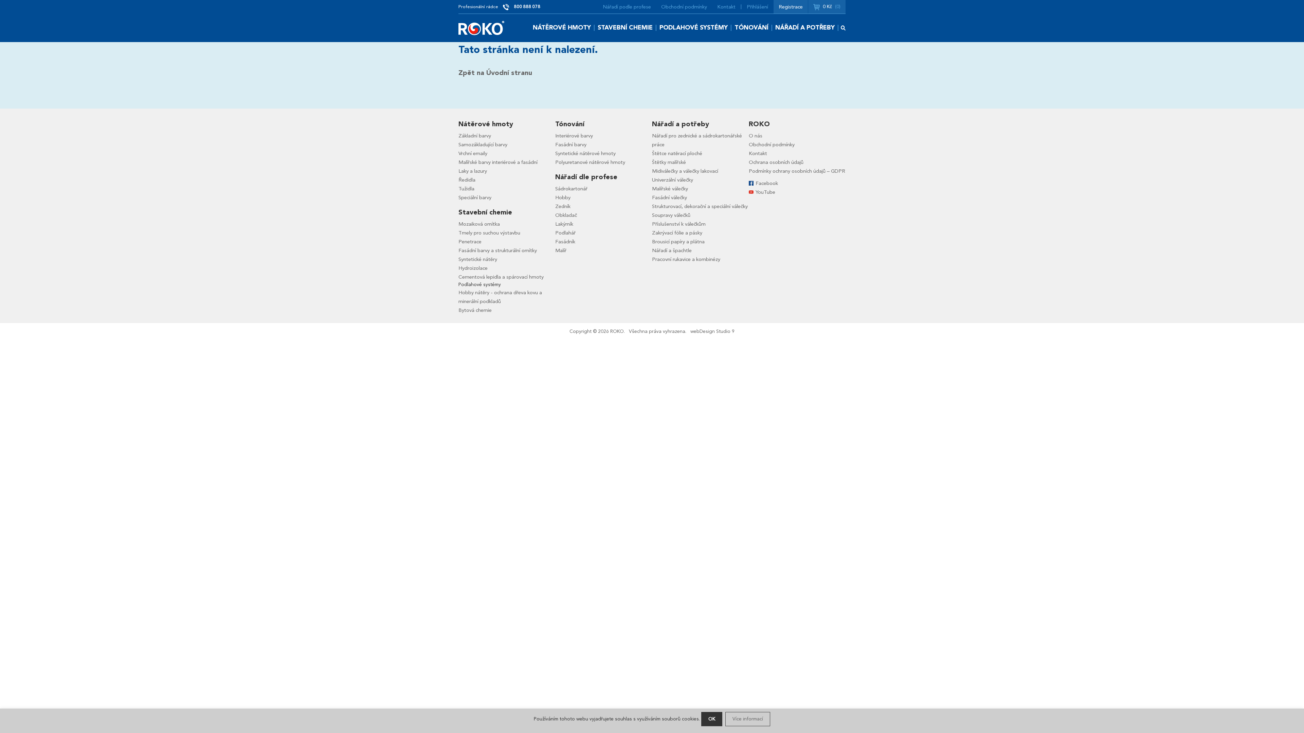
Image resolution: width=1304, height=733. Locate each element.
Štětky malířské (669, 162)
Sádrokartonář (571, 188)
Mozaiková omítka (479, 224)
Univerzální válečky (672, 179)
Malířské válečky (670, 188)
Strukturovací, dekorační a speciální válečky (700, 206)
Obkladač (566, 215)
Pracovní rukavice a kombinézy (686, 259)
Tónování (751, 27)
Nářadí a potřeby (805, 27)
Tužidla (466, 188)
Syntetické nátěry (477, 259)
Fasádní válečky (669, 197)
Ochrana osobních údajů (776, 162)
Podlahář (565, 232)
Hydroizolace (473, 268)
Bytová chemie (475, 310)
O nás (755, 135)
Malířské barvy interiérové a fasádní (498, 162)
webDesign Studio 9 (712, 331)
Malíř (560, 250)
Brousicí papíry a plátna (678, 241)
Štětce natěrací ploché (677, 153)
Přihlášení (757, 6)
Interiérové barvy (574, 135)
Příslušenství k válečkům (679, 224)
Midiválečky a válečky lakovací (685, 171)
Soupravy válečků (671, 215)
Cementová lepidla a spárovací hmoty (501, 277)
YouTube (765, 192)
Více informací (747, 719)
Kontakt (726, 6)
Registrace (791, 6)
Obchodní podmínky (684, 6)
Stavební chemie (625, 27)
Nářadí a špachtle (672, 250)
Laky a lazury (472, 171)
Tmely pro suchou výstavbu (489, 232)
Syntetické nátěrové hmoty (585, 153)
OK (711, 719)
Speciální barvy (474, 197)
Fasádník (565, 241)
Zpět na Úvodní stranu (495, 72)
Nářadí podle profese (627, 6)
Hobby (562, 197)
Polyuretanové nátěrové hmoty (590, 162)
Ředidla (466, 179)
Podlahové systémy (693, 27)
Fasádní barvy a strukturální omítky (497, 250)
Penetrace (470, 241)
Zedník (562, 206)
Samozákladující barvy (482, 144)
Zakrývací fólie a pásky (677, 232)
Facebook (767, 183)
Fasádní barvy (570, 144)
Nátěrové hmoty (562, 27)
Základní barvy (474, 135)
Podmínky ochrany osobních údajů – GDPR (797, 171)
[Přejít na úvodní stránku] (481, 27)
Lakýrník (564, 224)
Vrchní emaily (472, 153)
